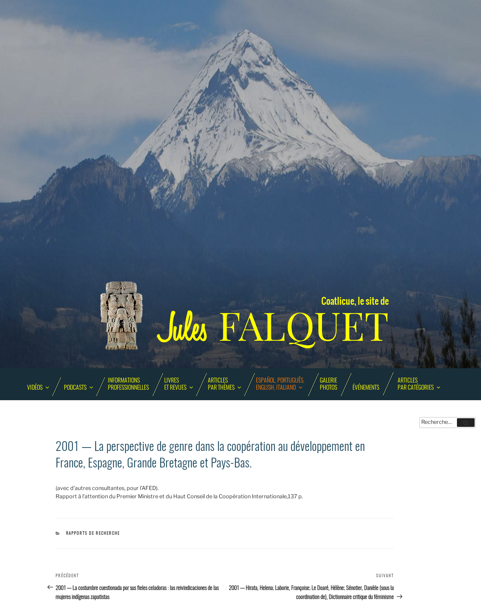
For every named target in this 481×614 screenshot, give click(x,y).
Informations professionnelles (128, 384)
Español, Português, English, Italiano (280, 384)
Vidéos (34, 388)
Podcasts (75, 388)
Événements (365, 388)
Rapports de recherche (93, 533)
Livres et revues (175, 384)
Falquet (274, 326)
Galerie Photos (328, 384)
